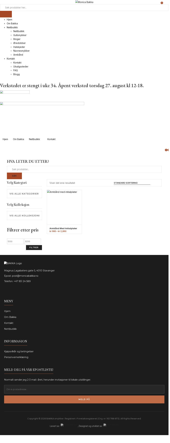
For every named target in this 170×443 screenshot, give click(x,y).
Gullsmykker (19, 35)
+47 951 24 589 (22, 281)
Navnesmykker (21, 50)
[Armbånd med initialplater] (64, 207)
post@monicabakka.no (25, 275)
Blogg (16, 74)
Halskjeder (19, 47)
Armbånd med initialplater (63, 228)
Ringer (16, 39)
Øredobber (19, 43)
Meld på (84, 399)
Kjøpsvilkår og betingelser (19, 351)
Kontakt (11, 58)
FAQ (15, 70)
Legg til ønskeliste (74, 205)
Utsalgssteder (20, 66)
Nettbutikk (12, 27)
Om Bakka (12, 23)
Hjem (9, 19)
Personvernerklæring (16, 357)
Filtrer (34, 247)
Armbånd (18, 54)
